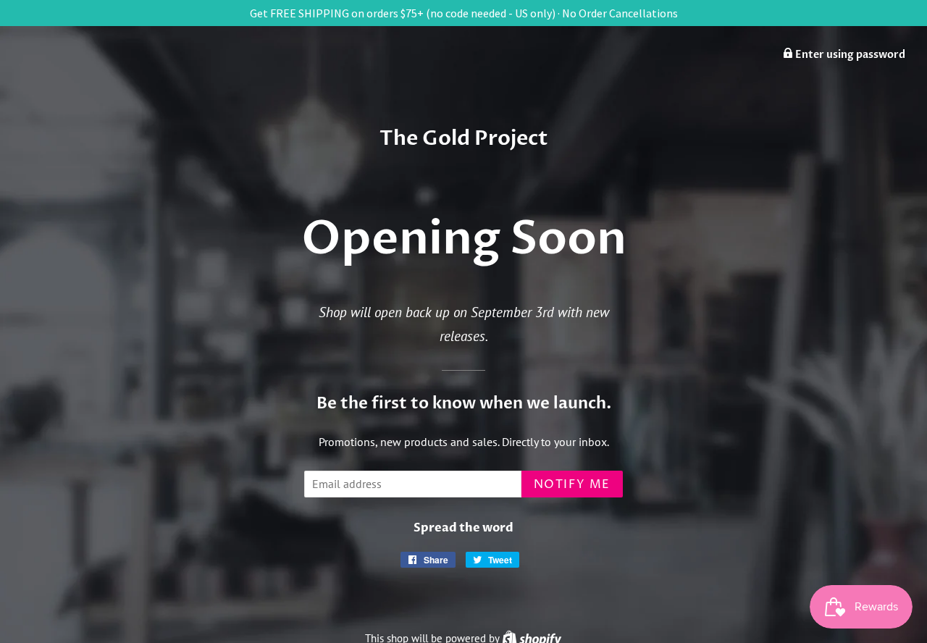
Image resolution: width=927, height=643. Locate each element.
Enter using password (849, 55)
